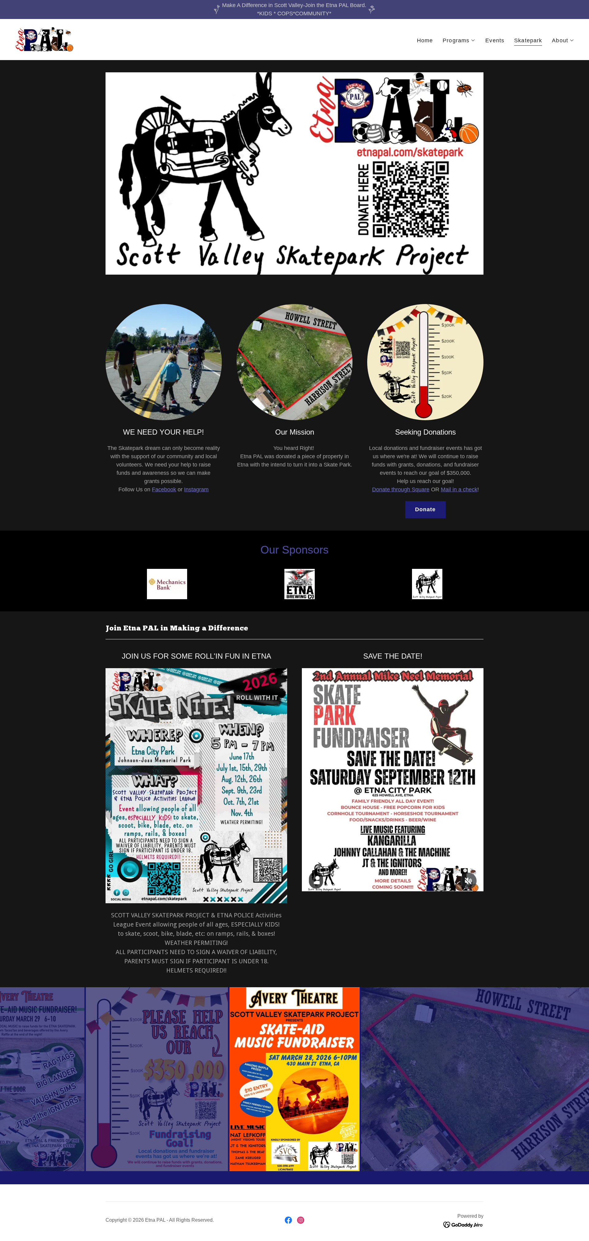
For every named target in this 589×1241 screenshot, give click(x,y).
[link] (44, 39)
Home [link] (425, 40)
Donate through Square (400, 489)
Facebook (164, 489)
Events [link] (494, 40)
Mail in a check (459, 489)
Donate (425, 509)
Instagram (196, 489)
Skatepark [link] (528, 40)
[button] (459, 40)
